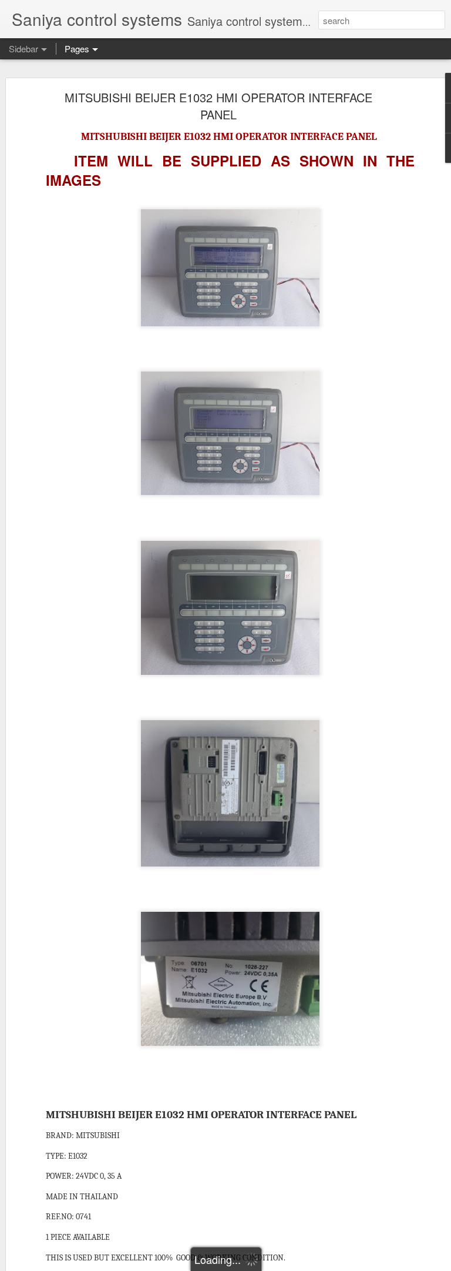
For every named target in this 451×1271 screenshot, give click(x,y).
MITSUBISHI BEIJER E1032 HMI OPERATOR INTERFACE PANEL (218, 106)
